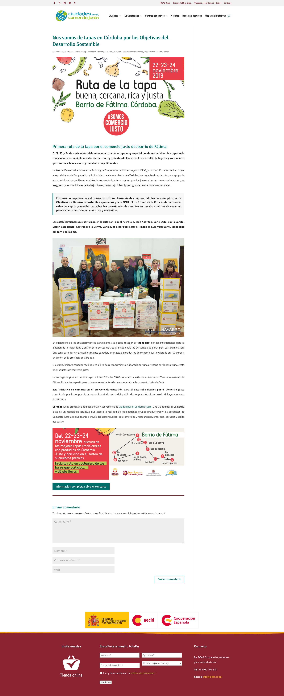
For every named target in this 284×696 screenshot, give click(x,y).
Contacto (227, 3)
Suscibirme (105, 682)
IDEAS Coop (165, 3)
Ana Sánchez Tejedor (64, 51)
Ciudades (113, 15)
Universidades (132, 15)
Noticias (175, 15)
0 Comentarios (163, 51)
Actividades (91, 51)
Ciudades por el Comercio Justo (207, 3)
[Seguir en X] (59, 3)
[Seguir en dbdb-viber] (80, 3)
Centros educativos (155, 15)
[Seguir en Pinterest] (74, 3)
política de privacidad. (142, 673)
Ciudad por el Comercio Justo (135, 406)
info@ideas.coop (212, 676)
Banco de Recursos (192, 15)
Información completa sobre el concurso (81, 486)
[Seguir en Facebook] (54, 3)
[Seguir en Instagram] (64, 3)
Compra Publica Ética (182, 3)
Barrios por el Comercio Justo (109, 51)
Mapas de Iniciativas (215, 15)
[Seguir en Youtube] (69, 3)
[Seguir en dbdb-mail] (85, 3)
